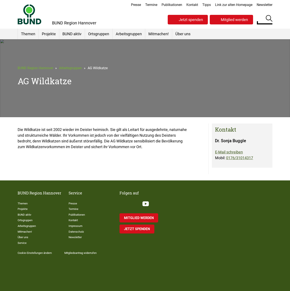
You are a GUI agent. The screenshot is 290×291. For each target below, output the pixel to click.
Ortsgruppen (98, 34)
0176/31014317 (239, 158)
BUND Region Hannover (35, 68)
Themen (28, 34)
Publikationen (172, 5)
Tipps (206, 5)
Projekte (49, 34)
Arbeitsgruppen (129, 34)
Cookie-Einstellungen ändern (35, 252)
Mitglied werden (234, 19)
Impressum (75, 226)
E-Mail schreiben (229, 152)
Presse (136, 5)
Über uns (182, 34)
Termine (151, 5)
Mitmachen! (158, 34)
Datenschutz (76, 231)
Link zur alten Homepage (233, 5)
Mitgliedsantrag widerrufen (80, 252)
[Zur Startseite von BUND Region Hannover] (29, 14)
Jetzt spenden (191, 19)
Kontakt (192, 5)
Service (22, 243)
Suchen (269, 19)
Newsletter (264, 5)
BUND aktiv (72, 34)
